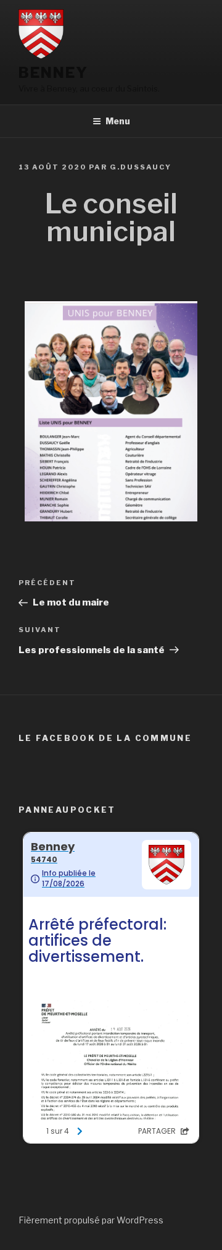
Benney (53, 73)
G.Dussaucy (140, 167)
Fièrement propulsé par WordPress (90, 1220)
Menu (117, 121)
